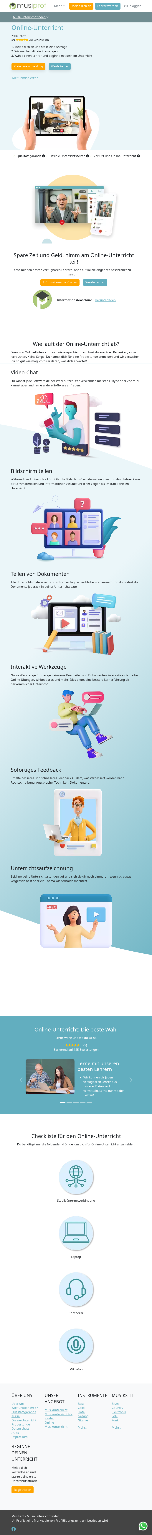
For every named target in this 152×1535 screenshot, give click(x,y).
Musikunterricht (56, 1410)
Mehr (58, 6)
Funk (115, 1420)
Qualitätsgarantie (23, 1412)
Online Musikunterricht (56, 1424)
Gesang (83, 1416)
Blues (115, 1404)
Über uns (17, 1404)
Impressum (19, 1437)
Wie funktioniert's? (24, 78)
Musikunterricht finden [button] (29, 17)
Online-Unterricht (23, 1420)
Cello (81, 1408)
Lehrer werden (107, 6)
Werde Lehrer (59, 66)
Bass (81, 1404)
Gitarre (83, 1420)
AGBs (15, 1433)
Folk (115, 1416)
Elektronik (119, 1412)
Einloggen (133, 6)
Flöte (81, 1412)
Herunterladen (105, 300)
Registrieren (22, 1490)
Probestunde (20, 1424)
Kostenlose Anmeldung (28, 66)
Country (117, 1408)
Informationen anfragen (60, 282)
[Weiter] (131, 1080)
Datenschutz (20, 1428)
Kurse (15, 1416)
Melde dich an (81, 6)
